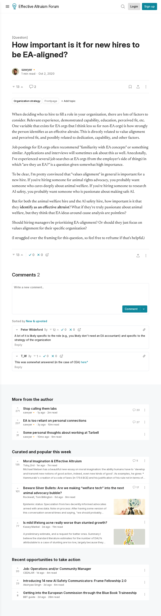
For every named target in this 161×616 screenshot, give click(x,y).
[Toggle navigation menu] (7, 6)
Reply (18, 344)
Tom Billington (44, 497)
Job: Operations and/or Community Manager (57, 568)
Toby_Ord (29, 465)
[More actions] (146, 87)
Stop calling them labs (40, 408)
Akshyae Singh (32, 584)
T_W (24, 356)
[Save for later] (130, 87)
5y (46, 329)
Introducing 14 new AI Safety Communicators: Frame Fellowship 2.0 (74, 581)
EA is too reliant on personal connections (54, 420)
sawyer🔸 (28, 70)
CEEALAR (28, 572)
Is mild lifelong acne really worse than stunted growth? (65, 523)
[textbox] (79, 295)
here (84, 362)
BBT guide (29, 596)
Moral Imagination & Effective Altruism (52, 461)
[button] (17, 329)
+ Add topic (68, 100)
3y (29, 356)
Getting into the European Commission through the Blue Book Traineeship (80, 593)
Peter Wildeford (32, 329)
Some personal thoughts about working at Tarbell (61, 433)
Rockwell (28, 497)
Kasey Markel (31, 526)
